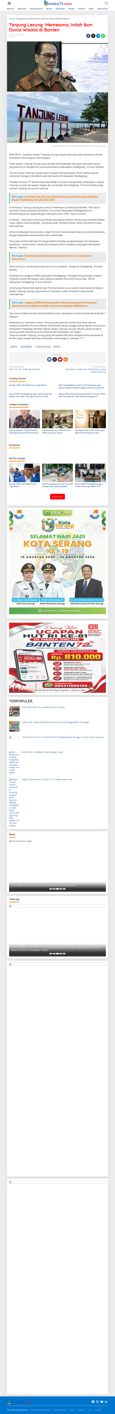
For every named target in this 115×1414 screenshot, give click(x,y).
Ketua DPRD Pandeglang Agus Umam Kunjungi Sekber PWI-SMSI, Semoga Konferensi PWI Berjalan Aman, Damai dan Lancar (30, 395)
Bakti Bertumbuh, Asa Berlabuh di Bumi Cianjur (43, 707)
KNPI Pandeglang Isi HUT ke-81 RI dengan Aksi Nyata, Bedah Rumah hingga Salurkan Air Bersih (81, 386)
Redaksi (80, 1410)
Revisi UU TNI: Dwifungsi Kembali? (24, 368)
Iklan (72, 1410)
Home (11, 18)
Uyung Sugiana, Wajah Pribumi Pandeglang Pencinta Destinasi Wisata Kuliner (23, 431)
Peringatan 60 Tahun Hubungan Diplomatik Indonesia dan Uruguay (90, 431)
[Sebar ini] (88, 36)
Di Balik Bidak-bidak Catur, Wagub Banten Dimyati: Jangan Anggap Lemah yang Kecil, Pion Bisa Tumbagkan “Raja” (54, 949)
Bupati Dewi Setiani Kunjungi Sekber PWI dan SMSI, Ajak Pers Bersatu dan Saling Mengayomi (82, 395)
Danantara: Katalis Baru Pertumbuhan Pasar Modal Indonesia (86, 369)
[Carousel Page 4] (60, 889)
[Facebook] (49, 359)
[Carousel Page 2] (54, 889)
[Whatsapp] (103, 36)
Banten (14, 346)
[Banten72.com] (58, 3)
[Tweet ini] (93, 36)
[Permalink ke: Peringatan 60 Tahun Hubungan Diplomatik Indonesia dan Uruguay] (90, 419)
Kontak (98, 1410)
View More (57, 496)
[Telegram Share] (98, 36)
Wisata (57, 346)
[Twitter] (54, 359)
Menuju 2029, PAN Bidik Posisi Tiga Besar (28, 385)
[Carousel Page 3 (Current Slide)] (57, 889)
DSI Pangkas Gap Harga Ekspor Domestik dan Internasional (43, 885)
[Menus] (9, 3)
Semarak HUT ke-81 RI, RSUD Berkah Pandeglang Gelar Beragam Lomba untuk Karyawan (63, 737)
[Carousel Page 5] (64, 889)
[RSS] (65, 359)
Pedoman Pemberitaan (41, 1410)
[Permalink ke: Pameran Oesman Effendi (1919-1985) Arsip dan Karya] (57, 419)
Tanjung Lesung (42, 346)
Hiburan (12, 37)
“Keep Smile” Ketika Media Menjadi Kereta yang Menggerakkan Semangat (55, 722)
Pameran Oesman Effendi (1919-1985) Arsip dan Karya (56, 431)
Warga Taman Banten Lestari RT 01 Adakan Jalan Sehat (47, 779)
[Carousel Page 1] (50, 889)
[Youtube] (60, 359)
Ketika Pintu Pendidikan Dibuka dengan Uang (42, 752)
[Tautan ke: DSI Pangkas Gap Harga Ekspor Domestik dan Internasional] (57, 866)
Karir (89, 1410)
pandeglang (26, 346)
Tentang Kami (60, 1410)
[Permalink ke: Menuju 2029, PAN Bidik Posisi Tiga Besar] (24, 472)
